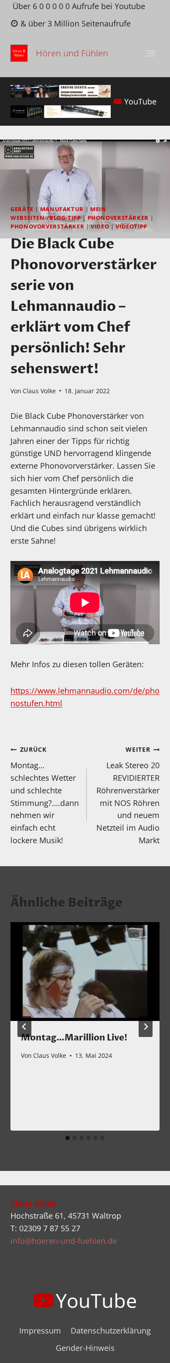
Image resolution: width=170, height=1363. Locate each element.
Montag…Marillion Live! (74, 1037)
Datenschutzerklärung (111, 1330)
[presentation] (85, 971)
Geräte (22, 209)
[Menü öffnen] (151, 53)
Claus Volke (39, 391)
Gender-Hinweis (85, 1348)
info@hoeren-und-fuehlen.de (63, 1241)
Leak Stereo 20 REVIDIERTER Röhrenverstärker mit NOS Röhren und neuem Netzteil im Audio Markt (128, 795)
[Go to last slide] (24, 1026)
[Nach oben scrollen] (147, 1349)
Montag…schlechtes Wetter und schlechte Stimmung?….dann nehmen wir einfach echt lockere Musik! (44, 795)
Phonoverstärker (118, 218)
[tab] (67, 1138)
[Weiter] (146, 1026)
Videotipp (131, 226)
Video (100, 226)
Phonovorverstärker (47, 226)
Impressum (40, 1330)
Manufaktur (62, 209)
